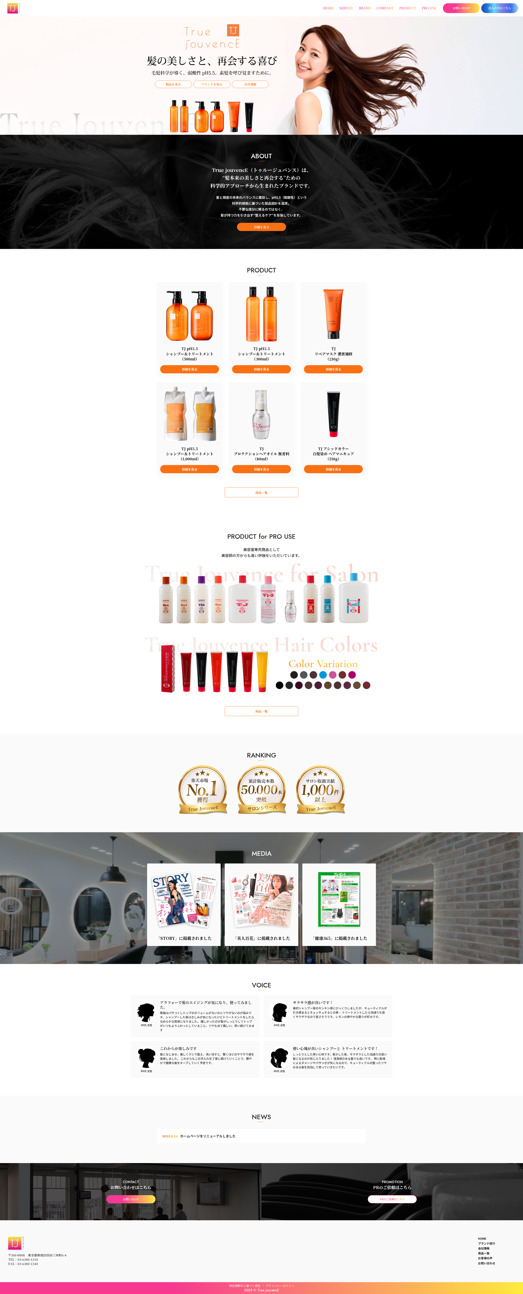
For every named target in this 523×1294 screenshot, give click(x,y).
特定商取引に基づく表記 (244, 1285)
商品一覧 (483, 1253)
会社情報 (483, 1248)
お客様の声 (485, 1258)
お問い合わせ (486, 1263)
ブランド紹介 (486, 1243)
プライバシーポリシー (280, 1285)
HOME (482, 1238)
